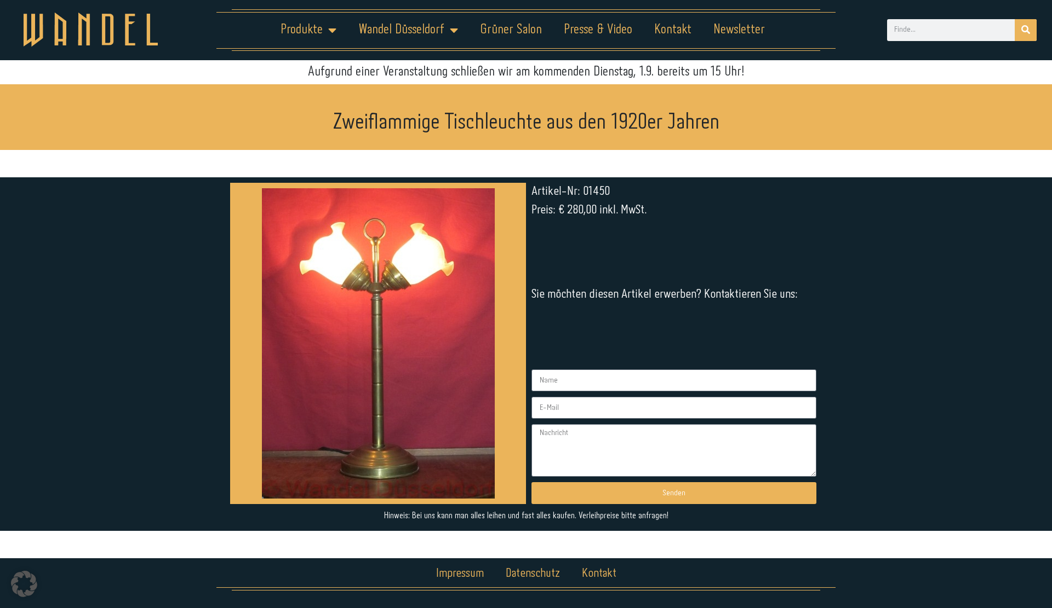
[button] (24, 584)
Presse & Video (598, 30)
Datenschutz (533, 573)
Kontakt (672, 30)
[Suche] (1026, 30)
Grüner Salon (511, 30)
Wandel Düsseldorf (401, 30)
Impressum (460, 573)
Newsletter (739, 30)
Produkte (302, 30)
